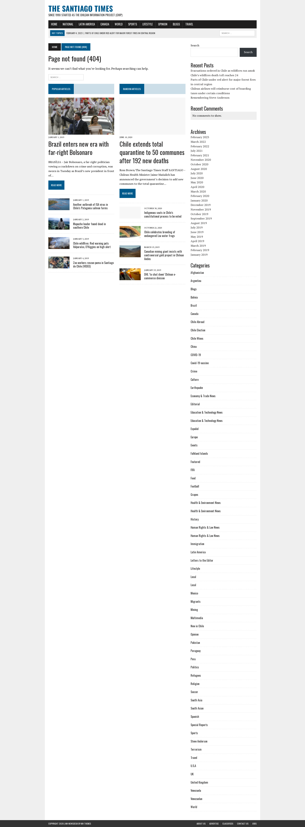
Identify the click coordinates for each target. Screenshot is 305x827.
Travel (189, 24)
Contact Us (243, 823)
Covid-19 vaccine (200, 363)
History (195, 519)
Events (194, 445)
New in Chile (197, 626)
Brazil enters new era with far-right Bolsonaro (78, 148)
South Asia (196, 700)
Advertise (214, 823)
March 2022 (198, 142)
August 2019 (199, 223)
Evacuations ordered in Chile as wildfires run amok (223, 71)
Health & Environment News (206, 503)
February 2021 (200, 155)
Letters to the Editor (202, 560)
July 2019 (197, 227)
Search (195, 45)
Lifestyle (147, 24)
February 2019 (200, 250)
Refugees (196, 675)
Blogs (176, 24)
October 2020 (199, 164)
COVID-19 (196, 355)
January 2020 (199, 200)
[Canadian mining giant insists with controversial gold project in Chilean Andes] (130, 255)
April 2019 (197, 241)
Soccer (194, 692)
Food (193, 478)
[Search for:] (66, 77)
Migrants (196, 601)
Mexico (194, 593)
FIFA (193, 470)
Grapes (194, 494)
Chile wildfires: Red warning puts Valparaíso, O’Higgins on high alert (92, 245)
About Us (201, 823)
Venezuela (196, 790)
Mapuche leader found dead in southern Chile (89, 226)
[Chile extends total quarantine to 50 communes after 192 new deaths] (152, 132)
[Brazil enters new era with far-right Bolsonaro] (81, 132)
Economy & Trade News (203, 396)
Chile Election (198, 330)
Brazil (194, 305)
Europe (194, 437)
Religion (195, 684)
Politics (195, 667)
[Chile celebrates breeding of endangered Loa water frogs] (130, 235)
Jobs (254, 823)
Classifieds (227, 823)
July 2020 (197, 173)
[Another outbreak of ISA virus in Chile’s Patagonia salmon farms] (59, 208)
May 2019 (197, 237)
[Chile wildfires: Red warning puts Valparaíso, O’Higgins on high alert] (59, 247)
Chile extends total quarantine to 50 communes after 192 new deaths (151, 152)
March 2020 (198, 191)
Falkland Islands (199, 453)
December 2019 (201, 205)
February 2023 (200, 137)
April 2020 (197, 187)
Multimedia (197, 618)
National (68, 24)
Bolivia (194, 297)
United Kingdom (199, 782)
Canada (104, 24)
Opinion (162, 24)
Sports (132, 24)
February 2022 (200, 146)
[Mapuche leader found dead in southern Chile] (59, 227)
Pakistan (195, 642)
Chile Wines (197, 338)
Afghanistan (197, 272)
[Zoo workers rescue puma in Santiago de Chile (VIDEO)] (59, 266)
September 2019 (201, 218)
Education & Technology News (207, 412)
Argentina (196, 281)
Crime (194, 371)
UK (192, 774)
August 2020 (199, 169)
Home (54, 24)
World (119, 24)
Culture (195, 379)
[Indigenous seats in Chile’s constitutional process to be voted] (130, 216)
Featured (195, 462)
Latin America (87, 24)
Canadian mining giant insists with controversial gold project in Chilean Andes (164, 255)
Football (195, 486)
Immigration (197, 544)
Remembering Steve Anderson (210, 98)
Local (193, 577)
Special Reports (199, 725)
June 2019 (197, 232)
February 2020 (200, 196)
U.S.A (193, 766)
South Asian (197, 708)
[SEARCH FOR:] (237, 33)
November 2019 (201, 209)
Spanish (195, 716)
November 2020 (201, 160)
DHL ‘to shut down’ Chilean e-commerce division (160, 276)
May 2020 (197, 182)
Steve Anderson (199, 741)
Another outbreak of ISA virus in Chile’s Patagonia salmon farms (90, 206)
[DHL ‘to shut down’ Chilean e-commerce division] (130, 278)
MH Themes (86, 823)
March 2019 (198, 246)
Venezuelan (196, 799)
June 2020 (197, 178)
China (194, 346)
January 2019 (199, 255)
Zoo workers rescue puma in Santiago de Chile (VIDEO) (93, 265)
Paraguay (196, 651)
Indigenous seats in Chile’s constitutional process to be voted (162, 214)
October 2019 (199, 214)
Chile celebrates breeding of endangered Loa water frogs (159, 234)
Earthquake (197, 388)
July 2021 (197, 151)
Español (195, 429)
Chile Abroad (197, 322)
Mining (194, 610)
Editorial (195, 404)
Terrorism (196, 749)
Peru (193, 659)
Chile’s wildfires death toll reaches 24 (214, 75)
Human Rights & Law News (205, 527)
